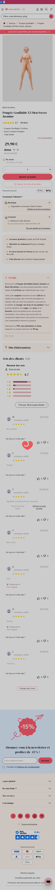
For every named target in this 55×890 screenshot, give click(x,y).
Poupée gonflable (27, 23)
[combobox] (31, 404)
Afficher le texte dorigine (39, 507)
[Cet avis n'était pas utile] (44, 442)
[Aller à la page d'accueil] (4, 23)
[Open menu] (2, 9)
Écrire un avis (14, 369)
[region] (19, 382)
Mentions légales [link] (28, 873)
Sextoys (12, 23)
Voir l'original (12, 587)
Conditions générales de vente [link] (27, 878)
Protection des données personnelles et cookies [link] (27, 883)
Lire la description (45, 138)
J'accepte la (23, 767)
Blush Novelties (9, 107)
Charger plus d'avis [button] (27, 688)
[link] (42, 9)
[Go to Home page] (15, 9)
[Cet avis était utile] (38, 442)
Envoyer (45, 760)
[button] (37, 9)
